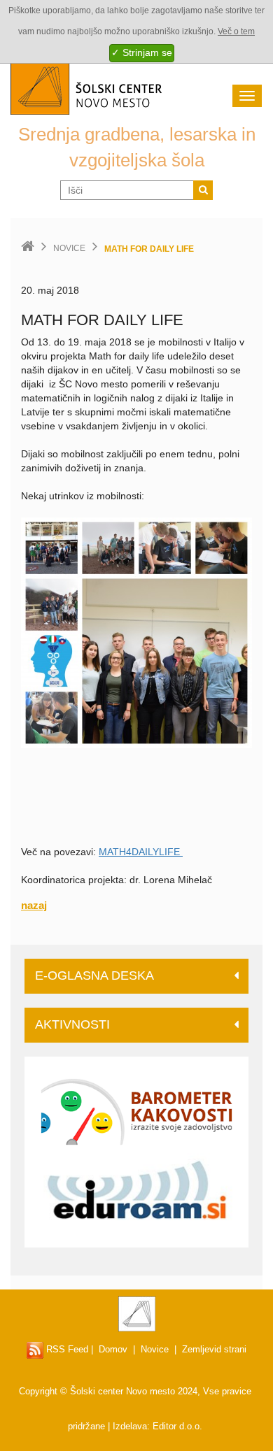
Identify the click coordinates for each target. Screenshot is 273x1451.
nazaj (34, 905)
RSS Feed (65, 1349)
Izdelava (130, 1426)
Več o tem (236, 31)
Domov (113, 1349)
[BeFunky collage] (136, 631)
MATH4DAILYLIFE (141, 851)
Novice (69, 248)
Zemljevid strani (214, 1349)
